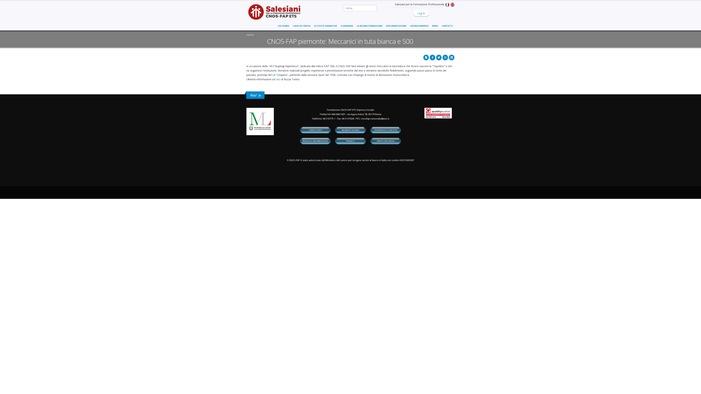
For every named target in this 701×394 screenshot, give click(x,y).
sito (278, 79)
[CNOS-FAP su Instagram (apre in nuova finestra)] (445, 57)
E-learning (347, 25)
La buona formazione (369, 25)
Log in (421, 13)
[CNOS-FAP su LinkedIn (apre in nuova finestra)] (451, 57)
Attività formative (325, 25)
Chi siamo (283, 25)
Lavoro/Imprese (419, 25)
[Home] (276, 14)
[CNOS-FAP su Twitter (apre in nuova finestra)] (439, 57)
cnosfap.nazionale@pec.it (375, 118)
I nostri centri (302, 25)
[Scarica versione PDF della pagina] (426, 57)
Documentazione (396, 25)
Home (250, 34)
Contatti (447, 25)
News (435, 25)
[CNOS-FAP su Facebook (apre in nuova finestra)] (432, 57)
